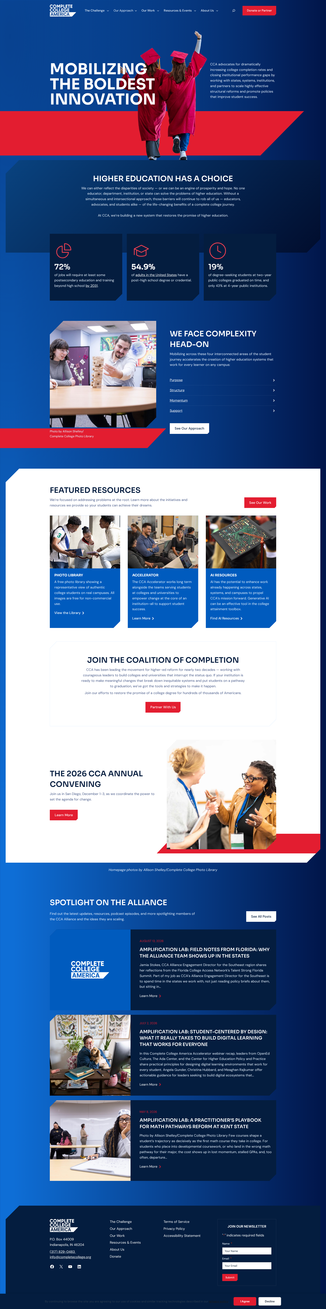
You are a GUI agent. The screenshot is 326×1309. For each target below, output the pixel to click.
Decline (270, 1301)
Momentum (179, 400)
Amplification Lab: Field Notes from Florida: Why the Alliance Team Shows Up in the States (205, 953)
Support (176, 410)
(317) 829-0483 (63, 1251)
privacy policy (218, 1301)
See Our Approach (189, 428)
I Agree (245, 1301)
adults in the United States (156, 275)
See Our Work (260, 502)
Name (227, 1244)
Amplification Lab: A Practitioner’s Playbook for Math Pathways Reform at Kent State (200, 1123)
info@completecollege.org (70, 1257)
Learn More (141, 618)
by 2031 (92, 285)
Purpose (176, 380)
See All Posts (261, 916)
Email (227, 1258)
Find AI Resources (224, 618)
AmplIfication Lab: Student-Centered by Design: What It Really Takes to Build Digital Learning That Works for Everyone (203, 1038)
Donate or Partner (259, 10)
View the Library (67, 613)
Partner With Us (163, 707)
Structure (177, 390)
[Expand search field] (234, 10)
